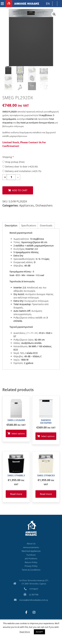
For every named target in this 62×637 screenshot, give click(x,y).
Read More (25, 631)
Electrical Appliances (31, 551)
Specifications (28, 225)
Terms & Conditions (31, 569)
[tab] (11, 225)
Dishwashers (44, 205)
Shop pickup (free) (14, 161)
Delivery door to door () (21, 166)
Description (11, 225)
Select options (18, 433)
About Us (31, 543)
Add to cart (19, 190)
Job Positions (31, 558)
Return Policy (31, 562)
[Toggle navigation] (2, 4)
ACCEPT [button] (39, 631)
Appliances (26, 205)
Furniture (31, 554)
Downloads (46, 225)
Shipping (8, 156)
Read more (16, 494)
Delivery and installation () (22, 171)
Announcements (31, 547)
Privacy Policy (31, 566)
